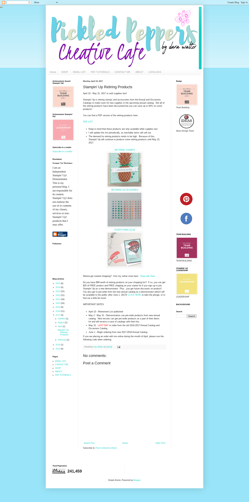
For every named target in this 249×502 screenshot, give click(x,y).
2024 (58, 287)
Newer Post (89, 443)
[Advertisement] (68, 394)
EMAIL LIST (79, 72)
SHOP (64, 72)
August (61, 322)
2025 (58, 283)
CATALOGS (155, 72)
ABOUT (139, 72)
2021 (58, 299)
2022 (58, 295)
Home (53, 72)
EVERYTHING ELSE (124, 230)
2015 (58, 349)
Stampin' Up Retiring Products (63, 332)
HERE (138, 295)
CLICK (131, 295)
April (60, 326)
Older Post (160, 443)
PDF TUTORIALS (100, 72)
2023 (58, 291)
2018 (58, 311)
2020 (58, 303)
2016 (58, 345)
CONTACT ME (122, 72)
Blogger (136, 480)
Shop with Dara (147, 276)
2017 (58, 315)
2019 (58, 307)
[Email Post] (118, 347)
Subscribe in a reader (62, 151)
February (62, 340)
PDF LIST (88, 121)
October (62, 318)
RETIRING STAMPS (124, 150)
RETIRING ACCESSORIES (124, 190)
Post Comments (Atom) (106, 448)
